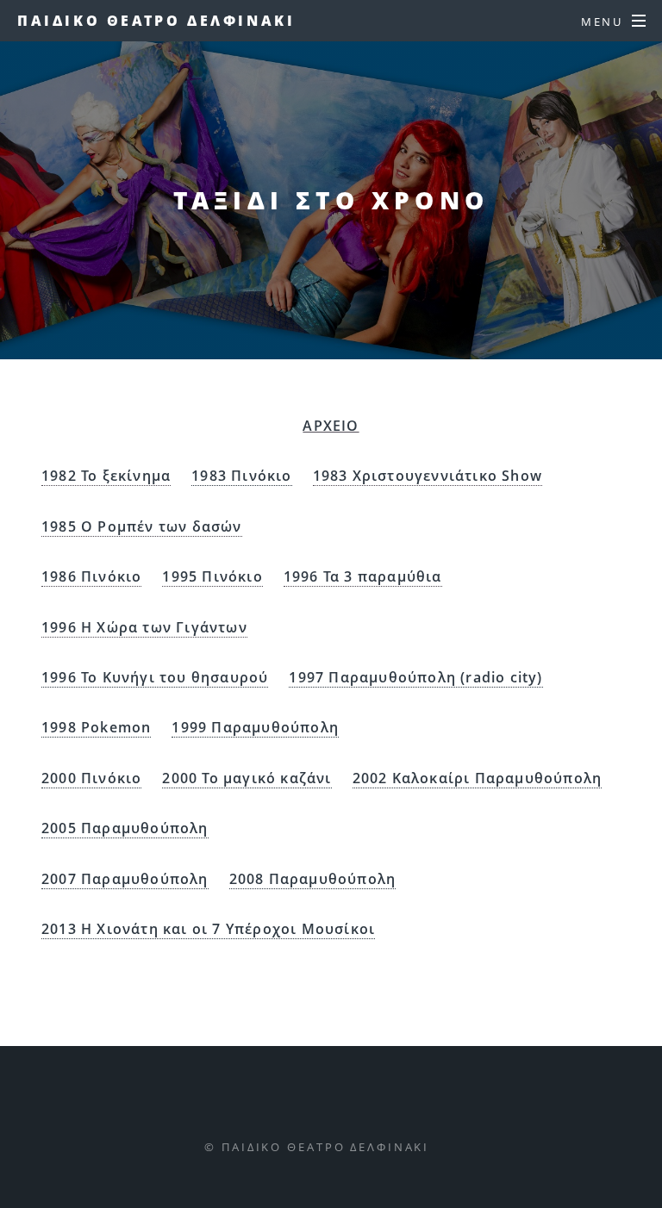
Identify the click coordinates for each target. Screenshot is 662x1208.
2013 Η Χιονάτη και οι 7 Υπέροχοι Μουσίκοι (208, 928)
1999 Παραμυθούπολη (255, 727)
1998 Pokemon (96, 727)
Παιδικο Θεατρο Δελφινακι (156, 20)
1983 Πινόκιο (241, 475)
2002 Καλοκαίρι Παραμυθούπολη (478, 778)
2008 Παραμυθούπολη (313, 878)
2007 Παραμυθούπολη (125, 878)
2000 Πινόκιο (91, 778)
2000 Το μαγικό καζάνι (246, 778)
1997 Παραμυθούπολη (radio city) (415, 677)
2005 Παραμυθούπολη (125, 828)
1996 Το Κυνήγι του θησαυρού (154, 677)
